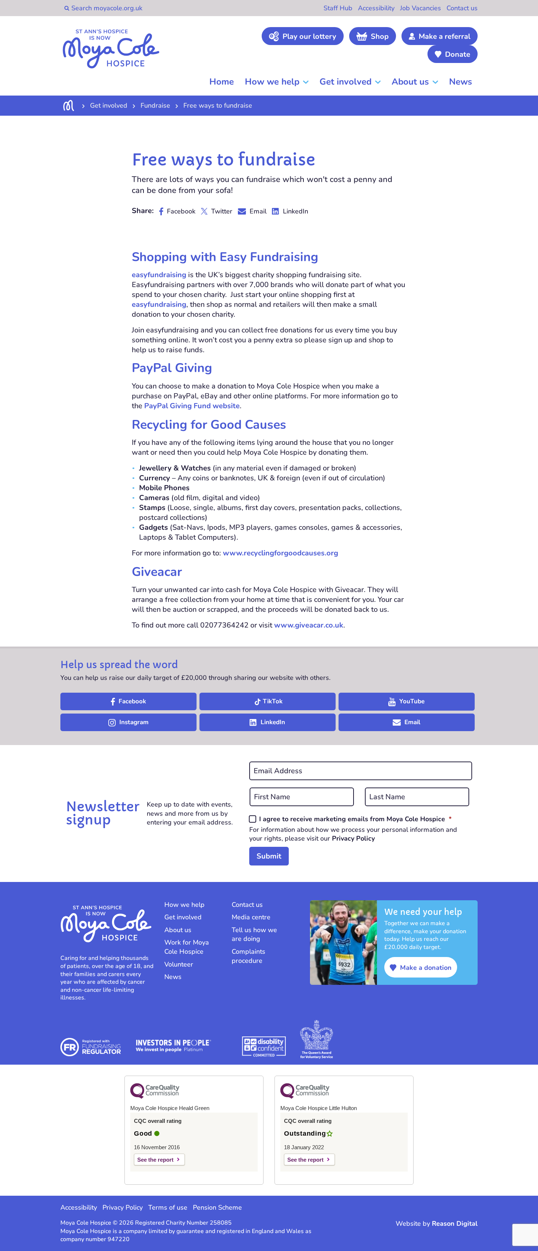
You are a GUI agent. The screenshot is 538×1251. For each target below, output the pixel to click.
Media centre (251, 917)
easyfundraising (159, 275)
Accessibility (376, 8)
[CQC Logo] (154, 1097)
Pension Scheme (217, 1207)
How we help (272, 82)
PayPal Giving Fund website (192, 406)
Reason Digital (455, 1223)
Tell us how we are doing (254, 934)
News (460, 82)
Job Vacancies (420, 8)
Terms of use (167, 1207)
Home (221, 82)
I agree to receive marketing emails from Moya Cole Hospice (355, 819)
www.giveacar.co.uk (308, 625)
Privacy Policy (353, 838)
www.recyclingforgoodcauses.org (280, 553)
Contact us (462, 8)
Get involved (345, 82)
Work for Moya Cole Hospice (186, 947)
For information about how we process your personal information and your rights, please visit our (353, 834)
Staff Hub (338, 8)
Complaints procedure (248, 956)
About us (410, 82)
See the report (155, 1160)
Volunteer (178, 964)
